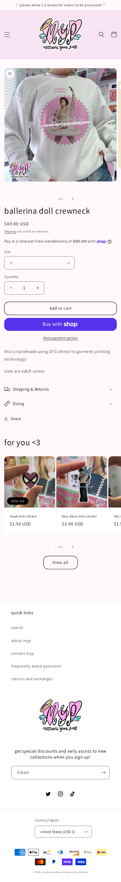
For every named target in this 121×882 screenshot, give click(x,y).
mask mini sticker (23, 516)
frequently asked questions (36, 666)
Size (7, 251)
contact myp (22, 653)
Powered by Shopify (76, 872)
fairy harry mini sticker (79, 516)
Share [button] (16, 418)
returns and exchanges (32, 678)
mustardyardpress (53, 872)
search (17, 627)
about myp (21, 640)
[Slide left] (48, 199)
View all (61, 562)
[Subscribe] (103, 772)
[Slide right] (73, 199)
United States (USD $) (58, 831)
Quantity (11, 276)
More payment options (60, 338)
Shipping (10, 231)
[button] (7, 34)
